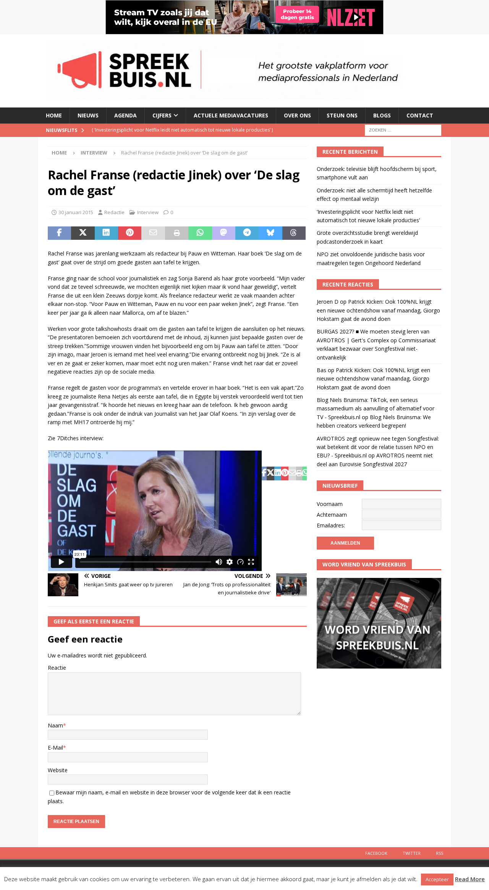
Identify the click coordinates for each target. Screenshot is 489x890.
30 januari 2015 (75, 212)
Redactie (114, 212)
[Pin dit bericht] (129, 233)
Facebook (376, 853)
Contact (419, 115)
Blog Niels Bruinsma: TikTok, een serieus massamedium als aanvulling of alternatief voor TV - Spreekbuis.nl (375, 408)
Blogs (382, 115)
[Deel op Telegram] (247, 233)
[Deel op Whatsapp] (200, 233)
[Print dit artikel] (176, 233)
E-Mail (55, 747)
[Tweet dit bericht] (82, 233)
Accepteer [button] (437, 879)
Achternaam (332, 514)
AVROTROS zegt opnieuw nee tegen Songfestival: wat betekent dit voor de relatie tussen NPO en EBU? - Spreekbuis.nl (378, 447)
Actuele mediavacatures (231, 115)
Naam (55, 725)
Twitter (412, 853)
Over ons (297, 115)
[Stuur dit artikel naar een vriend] (153, 233)
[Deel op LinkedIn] (106, 233)
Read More (470, 879)
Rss (439, 853)
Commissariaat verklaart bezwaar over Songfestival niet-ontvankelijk (376, 349)
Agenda (125, 115)
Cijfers (162, 115)
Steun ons (342, 115)
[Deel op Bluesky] (270, 233)
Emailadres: (331, 525)
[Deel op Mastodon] (223, 233)
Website (58, 770)
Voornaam (330, 504)
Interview (148, 212)
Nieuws (88, 115)
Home (54, 115)
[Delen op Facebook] (59, 233)
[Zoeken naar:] (403, 129)
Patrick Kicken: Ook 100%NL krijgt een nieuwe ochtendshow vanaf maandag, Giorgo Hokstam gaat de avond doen (378, 310)
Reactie (57, 667)
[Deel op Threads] (294, 233)
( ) (182, 130)
